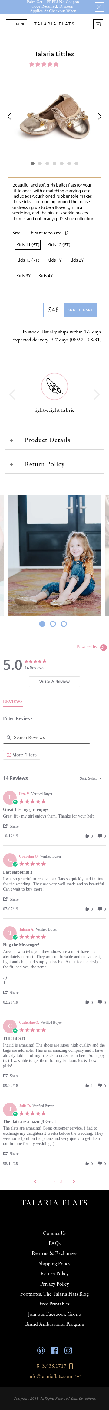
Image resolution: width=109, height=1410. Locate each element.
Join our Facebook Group (54, 1314)
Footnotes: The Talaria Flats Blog (54, 1294)
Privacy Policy (54, 1284)
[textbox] (104, 780)
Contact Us (54, 1233)
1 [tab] (42, 624)
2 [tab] (53, 624)
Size (16, 233)
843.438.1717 (51, 1366)
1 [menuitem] (48, 1181)
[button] (44, 64)
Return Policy (45, 465)
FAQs (55, 1243)
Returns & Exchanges (54, 1253)
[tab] (54, 681)
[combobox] (91, 778)
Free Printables (54, 1304)
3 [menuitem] (61, 1181)
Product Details (48, 440)
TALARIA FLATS (54, 24)
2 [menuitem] (55, 1181)
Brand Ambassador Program (54, 1324)
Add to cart (80, 310)
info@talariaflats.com (50, 1376)
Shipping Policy (55, 1264)
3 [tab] (64, 624)
